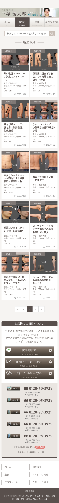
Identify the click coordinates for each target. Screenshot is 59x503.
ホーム (7, 22)
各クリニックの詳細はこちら (29, 452)
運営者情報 (29, 491)
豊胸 (37, 22)
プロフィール (11, 482)
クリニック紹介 (40, 482)
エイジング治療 (40, 474)
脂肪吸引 (22, 22)
